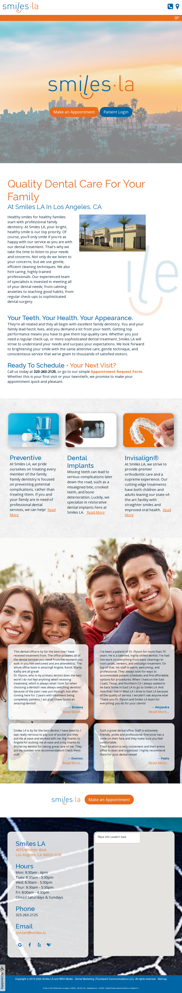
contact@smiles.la (31, 932)
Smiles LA (47, 979)
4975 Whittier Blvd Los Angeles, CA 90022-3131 (39, 852)
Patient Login (116, 111)
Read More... (72, 711)
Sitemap (162, 979)
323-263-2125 (27, 914)
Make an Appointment (74, 111)
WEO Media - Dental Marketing (76, 979)
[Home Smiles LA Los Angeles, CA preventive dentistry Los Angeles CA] (20, 7)
